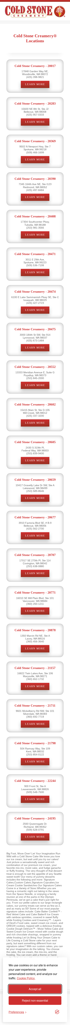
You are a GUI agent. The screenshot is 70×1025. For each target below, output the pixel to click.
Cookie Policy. (26, 978)
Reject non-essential (35, 1000)
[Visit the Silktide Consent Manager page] (57, 1012)
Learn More (35, 84)
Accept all (35, 989)
